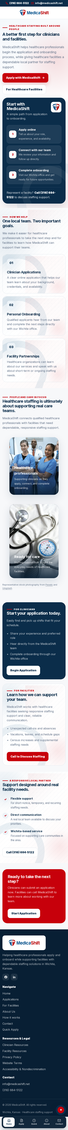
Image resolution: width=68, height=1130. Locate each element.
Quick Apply (10, 1029)
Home (6, 993)
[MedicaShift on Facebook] (5, 977)
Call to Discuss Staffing (27, 756)
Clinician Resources (15, 1045)
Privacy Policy (11, 1057)
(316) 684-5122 (12, 1090)
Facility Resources (14, 1051)
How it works (11, 1017)
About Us (8, 1011)
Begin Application (23, 670)
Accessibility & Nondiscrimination (24, 1069)
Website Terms (12, 1063)
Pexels (49, 584)
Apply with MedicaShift (25, 77)
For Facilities (10, 1005)
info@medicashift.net (16, 1084)
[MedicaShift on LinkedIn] (14, 977)
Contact (7, 1023)
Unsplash (7, 588)
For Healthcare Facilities (24, 89)
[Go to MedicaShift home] (34, 12)
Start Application (23, 913)
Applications (10, 999)
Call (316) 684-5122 (20, 852)
